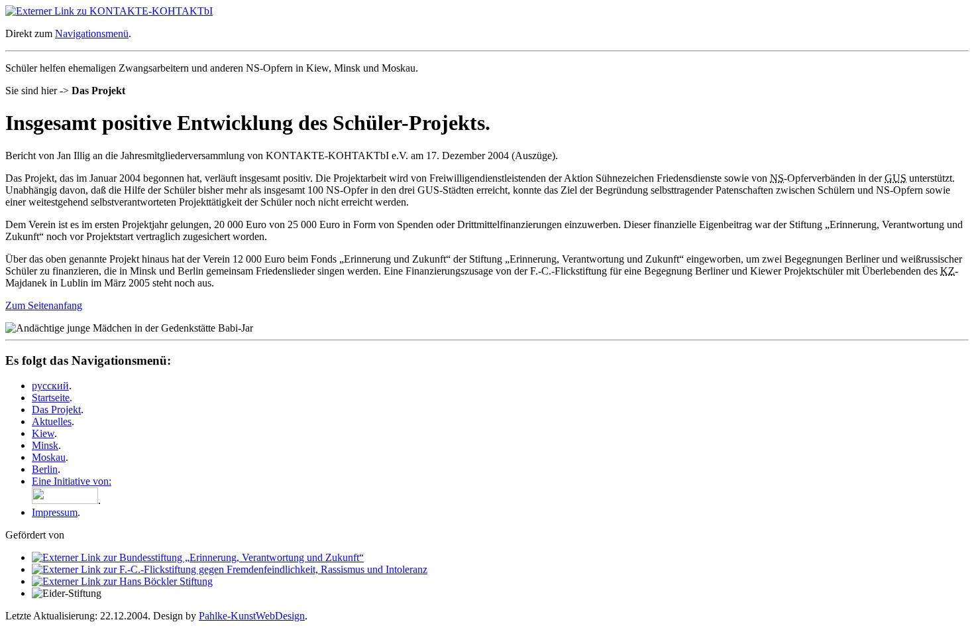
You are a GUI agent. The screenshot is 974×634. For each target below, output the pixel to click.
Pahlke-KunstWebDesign (252, 615)
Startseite (51, 397)
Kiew (43, 433)
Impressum (55, 512)
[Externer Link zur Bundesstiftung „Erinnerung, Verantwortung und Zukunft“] (198, 557)
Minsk (45, 445)
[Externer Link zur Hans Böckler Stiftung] (122, 581)
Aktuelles (52, 421)
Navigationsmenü (92, 33)
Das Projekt (56, 409)
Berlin (45, 469)
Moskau (49, 457)
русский (50, 385)
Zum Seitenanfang (43, 305)
